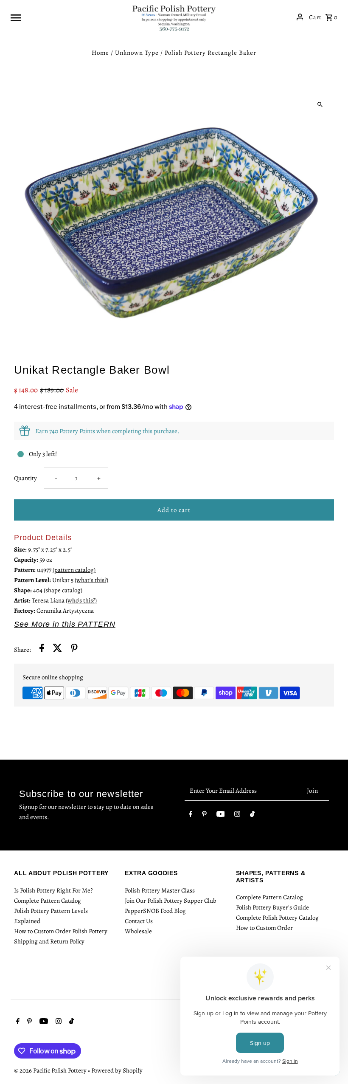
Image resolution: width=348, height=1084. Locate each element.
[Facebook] (190, 816)
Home (100, 52)
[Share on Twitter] (57, 649)
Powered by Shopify (117, 1070)
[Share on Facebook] (41, 649)
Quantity (25, 478)
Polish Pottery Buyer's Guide (272, 907)
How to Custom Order (264, 928)
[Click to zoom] (320, 104)
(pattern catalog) (74, 570)
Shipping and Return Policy (49, 941)
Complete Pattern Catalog (47, 900)
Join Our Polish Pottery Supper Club (170, 900)
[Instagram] (237, 816)
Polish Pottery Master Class (160, 890)
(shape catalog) (63, 590)
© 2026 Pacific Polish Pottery (51, 1070)
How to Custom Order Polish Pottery (60, 931)
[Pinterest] (204, 816)
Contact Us (139, 921)
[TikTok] (252, 816)
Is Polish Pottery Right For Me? (53, 890)
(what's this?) (91, 580)
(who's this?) (81, 600)
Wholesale (138, 931)
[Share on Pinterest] (74, 649)
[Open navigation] (68, 17)
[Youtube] (220, 816)
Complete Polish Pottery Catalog (277, 917)
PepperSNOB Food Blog (155, 911)
